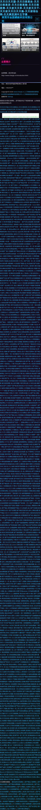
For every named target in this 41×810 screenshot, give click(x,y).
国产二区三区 (32, 119)
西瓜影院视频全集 (19, 642)
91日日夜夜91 (33, 185)
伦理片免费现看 (27, 804)
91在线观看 (9, 677)
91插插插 (14, 518)
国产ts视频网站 (35, 427)
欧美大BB (28, 288)
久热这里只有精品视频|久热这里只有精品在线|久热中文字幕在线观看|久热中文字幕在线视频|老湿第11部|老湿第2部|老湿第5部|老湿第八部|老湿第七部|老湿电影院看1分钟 (20, 725)
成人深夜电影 (10, 173)
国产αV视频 (21, 787)
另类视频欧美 (15, 501)
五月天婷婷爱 (19, 408)
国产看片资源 (34, 258)
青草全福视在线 (16, 305)
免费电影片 (14, 337)
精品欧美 (20, 657)
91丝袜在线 (12, 559)
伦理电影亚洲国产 (14, 312)
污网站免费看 (7, 244)
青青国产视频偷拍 (9, 801)
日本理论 (35, 579)
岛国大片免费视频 (19, 158)
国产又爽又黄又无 (13, 327)
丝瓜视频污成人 (17, 635)
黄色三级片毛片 (5, 337)
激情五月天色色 (19, 234)
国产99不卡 (8, 447)
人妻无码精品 (33, 161)
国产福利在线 (15, 217)
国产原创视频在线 (25, 227)
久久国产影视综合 (13, 210)
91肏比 (31, 593)
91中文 (7, 442)
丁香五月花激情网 (11, 459)
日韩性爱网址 (18, 444)
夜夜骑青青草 (22, 163)
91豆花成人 (28, 505)
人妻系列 (31, 266)
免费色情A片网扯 (19, 439)
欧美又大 (22, 278)
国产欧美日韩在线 (18, 386)
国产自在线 (23, 420)
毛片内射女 (29, 518)
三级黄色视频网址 (7, 540)
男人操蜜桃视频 (26, 290)
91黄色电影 (32, 349)
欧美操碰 (14, 598)
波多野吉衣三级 (19, 437)
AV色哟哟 (37, 408)
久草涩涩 (24, 368)
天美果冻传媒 (23, 393)
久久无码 (15, 637)
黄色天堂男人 (33, 236)
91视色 (14, 324)
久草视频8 (27, 388)
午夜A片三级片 (13, 393)
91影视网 (20, 168)
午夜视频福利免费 (19, 669)
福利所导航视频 (20, 466)
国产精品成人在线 (21, 307)
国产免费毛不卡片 (5, 637)
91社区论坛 (10, 403)
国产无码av (6, 474)
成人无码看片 (18, 417)
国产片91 (22, 334)
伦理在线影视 (36, 483)
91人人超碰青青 (14, 593)
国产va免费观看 (28, 317)
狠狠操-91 (20, 427)
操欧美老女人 (31, 420)
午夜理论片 (20, 650)
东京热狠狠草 (22, 320)
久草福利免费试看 (33, 591)
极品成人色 (18, 471)
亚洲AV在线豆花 (17, 603)
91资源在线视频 (30, 439)
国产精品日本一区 (12, 806)
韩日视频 (7, 398)
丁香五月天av (4, 625)
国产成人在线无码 (13, 611)
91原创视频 (33, 608)
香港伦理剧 (12, 302)
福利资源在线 (34, 202)
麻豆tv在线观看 (30, 298)
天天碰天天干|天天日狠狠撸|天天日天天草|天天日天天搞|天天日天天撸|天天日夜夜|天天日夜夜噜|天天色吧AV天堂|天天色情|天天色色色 (20, 715)
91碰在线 (38, 173)
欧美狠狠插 (14, 432)
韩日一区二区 (22, 188)
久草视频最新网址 (25, 315)
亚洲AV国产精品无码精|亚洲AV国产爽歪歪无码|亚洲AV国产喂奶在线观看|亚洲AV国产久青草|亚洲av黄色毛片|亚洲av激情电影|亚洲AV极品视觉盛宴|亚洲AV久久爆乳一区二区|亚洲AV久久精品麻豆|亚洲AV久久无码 (20, 757)
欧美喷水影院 (27, 256)
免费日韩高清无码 (22, 801)
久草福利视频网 (24, 185)
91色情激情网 (8, 207)
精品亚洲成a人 (17, 579)
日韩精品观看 (31, 320)
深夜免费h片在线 (6, 796)
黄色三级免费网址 (12, 349)
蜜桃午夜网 (29, 464)
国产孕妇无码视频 (31, 642)
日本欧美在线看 (31, 569)
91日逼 (14, 640)
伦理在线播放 (24, 161)
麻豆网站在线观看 (23, 405)
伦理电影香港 (34, 417)
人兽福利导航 (29, 589)
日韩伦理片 (20, 545)
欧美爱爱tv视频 (23, 459)
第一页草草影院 (21, 549)
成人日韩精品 (16, 606)
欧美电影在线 (10, 464)
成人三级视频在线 (5, 486)
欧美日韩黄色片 (25, 554)
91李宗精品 (3, 557)
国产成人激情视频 (12, 300)
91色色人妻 (17, 322)
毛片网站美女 (29, 645)
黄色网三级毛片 (16, 620)
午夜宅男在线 (24, 383)
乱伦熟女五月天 (23, 156)
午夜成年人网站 (31, 633)
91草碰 (4, 300)
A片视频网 (15, 420)
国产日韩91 (14, 185)
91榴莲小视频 (13, 258)
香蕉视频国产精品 (13, 508)
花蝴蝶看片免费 (8, 148)
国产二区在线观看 (25, 122)
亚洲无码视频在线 (7, 417)
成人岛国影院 (34, 496)
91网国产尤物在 (35, 689)
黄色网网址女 (14, 315)
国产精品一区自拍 (34, 498)
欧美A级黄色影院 (5, 493)
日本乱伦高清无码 (15, 652)
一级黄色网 (9, 322)
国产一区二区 (10, 134)
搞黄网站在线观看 (7, 439)
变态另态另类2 (35, 554)
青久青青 (27, 584)
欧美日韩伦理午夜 (33, 655)
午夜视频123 (23, 469)
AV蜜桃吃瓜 (22, 569)
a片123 (8, 501)
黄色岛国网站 (23, 205)
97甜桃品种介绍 (5, 518)
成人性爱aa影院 (25, 212)
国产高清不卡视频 (28, 285)
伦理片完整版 (18, 342)
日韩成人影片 (20, 351)
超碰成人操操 (18, 224)
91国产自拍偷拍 (30, 146)
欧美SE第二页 (21, 518)
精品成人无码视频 (33, 598)
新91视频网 (10, 251)
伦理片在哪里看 (20, 464)
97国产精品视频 (29, 239)
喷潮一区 (10, 452)
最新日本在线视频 (9, 672)
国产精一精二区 (31, 361)
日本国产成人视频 (24, 618)
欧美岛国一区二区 (23, 457)
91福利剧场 (24, 276)
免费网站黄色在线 (19, 403)
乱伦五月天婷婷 (11, 542)
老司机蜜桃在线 (17, 246)
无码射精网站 (35, 290)
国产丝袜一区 (4, 229)
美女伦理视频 (36, 122)
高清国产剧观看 (16, 398)
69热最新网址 (22, 571)
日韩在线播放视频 (28, 564)
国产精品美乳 (16, 290)
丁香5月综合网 (15, 364)
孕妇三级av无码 (17, 520)
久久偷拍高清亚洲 (31, 403)
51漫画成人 (7, 364)
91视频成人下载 (17, 430)
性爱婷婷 (31, 381)
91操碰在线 (28, 144)
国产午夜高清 (6, 481)
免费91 (10, 271)
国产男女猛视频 (7, 554)
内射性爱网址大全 (12, 567)
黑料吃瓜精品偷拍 (24, 300)
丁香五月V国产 (36, 488)
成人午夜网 (24, 236)
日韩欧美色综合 (28, 520)
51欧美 (7, 241)
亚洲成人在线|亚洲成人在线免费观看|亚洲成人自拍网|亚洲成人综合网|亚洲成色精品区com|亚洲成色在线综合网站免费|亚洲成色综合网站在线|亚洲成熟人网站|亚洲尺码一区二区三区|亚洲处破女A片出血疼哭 (20, 733)
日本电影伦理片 (14, 381)
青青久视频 (20, 425)
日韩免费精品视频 (14, 655)
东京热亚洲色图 (19, 694)
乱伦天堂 (22, 625)
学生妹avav (22, 395)
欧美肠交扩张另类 (18, 354)
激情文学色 (9, 584)
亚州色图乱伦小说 (16, 317)
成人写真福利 (31, 371)
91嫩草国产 (21, 633)
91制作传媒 (25, 376)
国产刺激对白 (6, 684)
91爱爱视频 (35, 256)
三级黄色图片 (28, 576)
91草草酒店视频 (13, 188)
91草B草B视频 (6, 222)
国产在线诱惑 (6, 576)
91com (21, 505)
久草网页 (27, 435)
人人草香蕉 (37, 271)
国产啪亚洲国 (10, 535)
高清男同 (19, 691)
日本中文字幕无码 (10, 373)
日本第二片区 (28, 650)
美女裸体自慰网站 (10, 787)
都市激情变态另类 (17, 476)
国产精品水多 (10, 623)
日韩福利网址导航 (16, 530)
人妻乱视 (22, 229)
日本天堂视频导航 (17, 197)
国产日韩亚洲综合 (13, 586)
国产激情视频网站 (33, 188)
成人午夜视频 (19, 415)
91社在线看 (16, 554)
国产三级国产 (7, 386)
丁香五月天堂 (22, 124)
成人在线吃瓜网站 (24, 496)
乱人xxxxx (14, 576)
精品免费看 (31, 307)
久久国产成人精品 (33, 393)
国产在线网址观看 (9, 449)
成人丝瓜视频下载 (29, 190)
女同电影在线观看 (24, 689)
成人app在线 (19, 232)
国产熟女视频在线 (31, 395)
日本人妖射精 (13, 395)
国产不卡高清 (7, 376)
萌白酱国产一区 (11, 175)
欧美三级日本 (14, 496)
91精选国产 (33, 405)
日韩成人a (18, 672)
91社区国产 (14, 124)
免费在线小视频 (32, 268)
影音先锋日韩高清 (34, 794)
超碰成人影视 (35, 280)
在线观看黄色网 (14, 660)
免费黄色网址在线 (10, 356)
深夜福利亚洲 (20, 589)
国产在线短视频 (31, 625)
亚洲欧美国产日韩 (13, 686)
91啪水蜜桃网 (29, 640)
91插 (28, 559)
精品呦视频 (5, 652)
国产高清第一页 (23, 503)
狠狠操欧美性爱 (23, 391)
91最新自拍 (20, 366)
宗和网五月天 (34, 359)
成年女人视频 (10, 144)
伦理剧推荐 (24, 515)
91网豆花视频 (15, 276)
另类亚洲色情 (27, 219)
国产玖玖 (37, 635)
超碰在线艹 (33, 347)
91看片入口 (14, 618)
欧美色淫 (26, 170)
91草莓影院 (12, 214)
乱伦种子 (7, 122)
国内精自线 (32, 141)
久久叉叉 (9, 488)
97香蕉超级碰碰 (5, 461)
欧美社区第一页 (23, 567)
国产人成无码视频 (24, 178)
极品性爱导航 (4, 280)
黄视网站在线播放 (28, 342)
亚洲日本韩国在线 (27, 784)
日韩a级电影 (13, 552)
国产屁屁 (5, 183)
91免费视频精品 (34, 662)
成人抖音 (22, 660)
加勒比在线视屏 (18, 547)
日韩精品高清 (23, 432)
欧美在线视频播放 (34, 567)
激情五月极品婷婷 (12, 139)
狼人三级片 (12, 691)
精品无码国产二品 (10, 613)
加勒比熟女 (30, 173)
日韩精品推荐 (23, 498)
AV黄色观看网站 (29, 249)
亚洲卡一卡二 (33, 501)
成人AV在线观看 (28, 657)
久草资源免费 (30, 799)
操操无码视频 (13, 503)
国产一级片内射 (13, 163)
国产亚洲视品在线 (28, 635)
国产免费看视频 (10, 471)
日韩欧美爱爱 (22, 337)
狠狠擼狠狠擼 (32, 677)
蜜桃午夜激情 (36, 378)
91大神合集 (34, 300)
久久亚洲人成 (6, 317)
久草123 (10, 574)
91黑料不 (22, 611)
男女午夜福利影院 (5, 601)
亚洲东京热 (31, 195)
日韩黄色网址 (4, 491)
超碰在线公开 (13, 569)
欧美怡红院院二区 (7, 200)
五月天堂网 (18, 696)
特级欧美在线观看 (18, 244)
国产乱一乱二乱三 (10, 378)
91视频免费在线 (20, 647)
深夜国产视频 (25, 652)
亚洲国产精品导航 (17, 170)
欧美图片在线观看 (5, 129)
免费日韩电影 (32, 217)
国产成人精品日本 (34, 515)
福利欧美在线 (17, 574)
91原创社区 (26, 417)
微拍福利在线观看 (14, 119)
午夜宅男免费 (18, 219)
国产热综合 (27, 339)
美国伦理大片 (15, 122)
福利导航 (12, 388)
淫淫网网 (6, 332)
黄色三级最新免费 (12, 633)
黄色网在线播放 (10, 647)
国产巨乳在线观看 (27, 222)
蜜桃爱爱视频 (13, 156)
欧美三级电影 (16, 601)
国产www (8, 615)
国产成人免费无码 (12, 359)
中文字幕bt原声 (5, 469)
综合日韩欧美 (29, 200)
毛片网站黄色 (4, 691)
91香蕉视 (31, 156)
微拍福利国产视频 (12, 178)
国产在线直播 (24, 501)
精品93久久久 (4, 395)
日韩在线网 (36, 386)
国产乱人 (3, 368)
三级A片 (4, 586)
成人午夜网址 (29, 452)
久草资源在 (36, 464)
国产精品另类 (4, 664)
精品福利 (36, 549)
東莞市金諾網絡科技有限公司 (17, 19)
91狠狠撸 (3, 173)
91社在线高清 (28, 271)
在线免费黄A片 (6, 180)
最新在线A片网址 (32, 368)
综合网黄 (34, 461)
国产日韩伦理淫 (28, 691)
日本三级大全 (4, 466)
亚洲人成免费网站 (10, 136)
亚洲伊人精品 (30, 787)
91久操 (13, 307)
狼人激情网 (25, 630)
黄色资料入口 (6, 620)
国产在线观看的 (10, 674)
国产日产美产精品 (9, 415)
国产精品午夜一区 (24, 183)
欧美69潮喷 (23, 210)
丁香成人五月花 (5, 315)
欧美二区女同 (34, 606)
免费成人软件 (26, 412)
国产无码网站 (28, 557)
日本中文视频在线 (14, 515)
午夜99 (16, 540)
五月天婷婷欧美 (20, 288)
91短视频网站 (23, 586)
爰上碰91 (29, 660)
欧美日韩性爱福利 (24, 486)
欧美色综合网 (20, 146)
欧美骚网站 (32, 586)
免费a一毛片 (9, 354)
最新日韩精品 (7, 256)
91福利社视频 (4, 388)
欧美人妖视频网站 (12, 527)
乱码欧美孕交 (25, 347)
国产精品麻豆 (23, 794)
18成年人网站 (4, 293)
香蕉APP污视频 (36, 388)
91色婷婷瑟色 (13, 320)
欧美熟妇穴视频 (26, 488)
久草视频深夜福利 (32, 527)
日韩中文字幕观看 (9, 131)
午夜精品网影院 (8, 342)
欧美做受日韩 (7, 227)
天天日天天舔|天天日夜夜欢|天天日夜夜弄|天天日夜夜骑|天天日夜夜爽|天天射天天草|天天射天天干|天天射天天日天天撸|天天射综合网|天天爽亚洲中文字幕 (20, 109)
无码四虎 (28, 278)
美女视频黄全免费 (22, 410)
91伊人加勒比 (6, 432)
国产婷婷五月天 (19, 479)
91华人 (21, 261)
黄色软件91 (28, 366)
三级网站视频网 (7, 606)
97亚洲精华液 (24, 141)
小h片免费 (19, 254)
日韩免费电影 (32, 302)
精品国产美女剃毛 (21, 173)
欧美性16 (37, 337)
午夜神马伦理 (20, 645)
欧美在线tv (9, 547)
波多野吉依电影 (11, 254)
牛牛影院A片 (35, 474)
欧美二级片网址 (23, 598)
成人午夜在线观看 (34, 126)
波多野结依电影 (35, 170)
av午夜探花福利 (35, 486)
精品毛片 (3, 488)
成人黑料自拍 (27, 471)
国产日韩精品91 (7, 202)
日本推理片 (31, 469)
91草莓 (10, 635)
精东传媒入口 (6, 192)
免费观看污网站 (34, 523)
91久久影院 (23, 217)
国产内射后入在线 (7, 596)
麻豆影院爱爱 (6, 383)
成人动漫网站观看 (22, 153)
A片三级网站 (19, 388)
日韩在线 (5, 210)
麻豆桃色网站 (16, 681)
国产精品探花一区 (26, 447)
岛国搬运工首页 (33, 442)
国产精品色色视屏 (29, 254)
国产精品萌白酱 (27, 579)
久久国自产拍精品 (18, 310)
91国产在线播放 (33, 503)
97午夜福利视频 (31, 251)
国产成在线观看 (31, 540)
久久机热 (18, 236)
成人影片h (5, 320)
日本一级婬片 (19, 134)
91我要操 (27, 427)
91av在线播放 (16, 376)
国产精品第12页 (7, 483)
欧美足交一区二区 (7, 195)
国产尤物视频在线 (35, 615)
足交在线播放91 (20, 131)
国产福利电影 (12, 351)
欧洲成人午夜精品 (5, 290)
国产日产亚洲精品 (18, 271)
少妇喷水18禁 (33, 457)
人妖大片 (34, 613)
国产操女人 (36, 366)
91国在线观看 (12, 366)
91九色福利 (23, 508)
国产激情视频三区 (19, 532)
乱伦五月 (21, 557)
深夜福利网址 (25, 332)
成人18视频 (8, 591)
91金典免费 (5, 496)
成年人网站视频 (7, 562)
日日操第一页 (6, 276)
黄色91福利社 (22, 664)
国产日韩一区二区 (29, 261)
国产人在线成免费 (30, 175)
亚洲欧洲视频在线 (6, 804)
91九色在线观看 (21, 559)
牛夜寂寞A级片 (34, 801)
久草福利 (14, 180)
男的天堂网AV (29, 351)
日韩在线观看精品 (9, 435)
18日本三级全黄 (14, 625)
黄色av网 (30, 432)
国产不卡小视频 (29, 408)
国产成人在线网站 (31, 229)
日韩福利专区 (25, 606)
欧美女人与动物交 (31, 148)
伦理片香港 (33, 630)
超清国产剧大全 (11, 268)
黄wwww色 (14, 192)
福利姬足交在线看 (19, 452)
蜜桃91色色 (8, 420)
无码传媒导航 (28, 479)
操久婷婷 (28, 334)
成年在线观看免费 (25, 686)
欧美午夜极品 (32, 166)
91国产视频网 (34, 454)
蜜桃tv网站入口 (26, 422)
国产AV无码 (24, 266)
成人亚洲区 (30, 337)
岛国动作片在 (9, 437)
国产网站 (7, 305)
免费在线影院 (16, 562)
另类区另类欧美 (5, 412)
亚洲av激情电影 (10, 400)
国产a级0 (25, 129)
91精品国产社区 (27, 530)
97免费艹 (33, 435)
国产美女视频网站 (5, 430)
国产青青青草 (32, 667)
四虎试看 (26, 232)
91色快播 (24, 283)
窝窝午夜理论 (22, 527)
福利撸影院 (31, 283)
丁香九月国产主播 (28, 628)
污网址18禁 (31, 664)
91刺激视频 (34, 652)
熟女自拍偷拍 (12, 425)
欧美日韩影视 (20, 799)
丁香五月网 (27, 356)
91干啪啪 (14, 679)
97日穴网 (19, 373)
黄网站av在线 (17, 677)
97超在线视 (29, 596)
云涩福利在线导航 (5, 324)
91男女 (32, 232)
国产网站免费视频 (14, 784)
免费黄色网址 (25, 601)
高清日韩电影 (24, 615)
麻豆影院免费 (33, 620)
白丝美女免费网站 (19, 148)
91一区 (7, 581)
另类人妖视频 (16, 488)
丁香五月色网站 (31, 131)
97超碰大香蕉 (19, 151)
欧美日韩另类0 (14, 261)
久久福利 (12, 466)
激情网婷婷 (27, 613)
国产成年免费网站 (35, 295)
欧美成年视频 (25, 684)
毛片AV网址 (11, 799)
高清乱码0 (27, 310)
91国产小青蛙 (24, 295)
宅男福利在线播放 (31, 532)
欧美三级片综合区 (29, 792)
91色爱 (26, 545)
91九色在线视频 (13, 513)
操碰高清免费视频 (5, 266)
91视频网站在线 (17, 202)
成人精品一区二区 (28, 246)
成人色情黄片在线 (5, 339)
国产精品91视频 (13, 571)
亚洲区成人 (26, 603)
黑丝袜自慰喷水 (13, 557)
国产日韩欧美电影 (9, 236)
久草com (33, 789)
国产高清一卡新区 (24, 258)
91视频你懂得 (36, 334)
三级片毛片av (23, 806)
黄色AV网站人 (13, 664)
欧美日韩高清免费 (7, 532)
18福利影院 (8, 246)
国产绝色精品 (32, 391)
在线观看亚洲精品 (17, 339)
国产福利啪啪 (36, 288)
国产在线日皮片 (11, 645)
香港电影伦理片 (23, 349)
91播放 (10, 681)
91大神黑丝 (16, 804)
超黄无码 (21, 576)
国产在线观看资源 (27, 241)
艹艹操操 (21, 249)
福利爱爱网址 (23, 442)
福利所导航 (18, 623)
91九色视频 (7, 197)
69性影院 (26, 202)
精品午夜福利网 (7, 579)
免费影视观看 (32, 276)
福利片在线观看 (30, 136)
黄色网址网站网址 (19, 596)
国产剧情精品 (22, 139)
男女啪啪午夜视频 (25, 293)
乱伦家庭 (21, 180)
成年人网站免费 (33, 510)
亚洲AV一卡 (27, 437)
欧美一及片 (20, 613)
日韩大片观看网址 (22, 302)
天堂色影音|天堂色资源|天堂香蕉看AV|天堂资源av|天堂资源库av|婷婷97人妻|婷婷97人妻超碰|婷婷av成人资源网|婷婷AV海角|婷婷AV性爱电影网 (20, 750)
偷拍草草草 (20, 537)
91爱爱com (24, 364)
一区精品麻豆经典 (15, 241)
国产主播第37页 (19, 584)
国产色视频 (8, 520)
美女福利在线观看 (16, 630)
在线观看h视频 (16, 129)
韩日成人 (29, 549)
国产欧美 (34, 310)
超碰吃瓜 (18, 368)
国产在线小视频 (14, 505)
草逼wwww (23, 591)
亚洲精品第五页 (13, 405)
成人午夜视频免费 (12, 667)
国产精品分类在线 (19, 251)
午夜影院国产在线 (7, 564)
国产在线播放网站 (28, 329)
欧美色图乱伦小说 (16, 412)
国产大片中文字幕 (13, 334)
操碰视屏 (7, 217)
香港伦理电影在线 (24, 192)
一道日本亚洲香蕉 (30, 158)
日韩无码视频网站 (5, 476)
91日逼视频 (22, 540)
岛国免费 (9, 422)
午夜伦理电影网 (7, 310)
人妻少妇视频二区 (27, 398)
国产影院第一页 (15, 347)
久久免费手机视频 (29, 134)
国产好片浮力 (6, 307)
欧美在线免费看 (35, 332)
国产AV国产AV (15, 141)
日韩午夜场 (16, 483)
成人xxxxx (12, 545)
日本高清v (24, 655)
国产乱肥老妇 (33, 525)
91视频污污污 (4, 569)
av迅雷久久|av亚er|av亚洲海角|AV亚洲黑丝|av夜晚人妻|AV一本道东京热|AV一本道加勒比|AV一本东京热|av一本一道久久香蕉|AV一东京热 (20, 745)
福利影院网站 (9, 234)
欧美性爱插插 (34, 212)
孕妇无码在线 (31, 637)
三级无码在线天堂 (35, 513)
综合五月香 (11, 232)
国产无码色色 (27, 430)
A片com (7, 630)
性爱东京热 (35, 356)
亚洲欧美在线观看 (14, 273)
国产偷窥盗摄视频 (10, 153)
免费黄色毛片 (12, 166)
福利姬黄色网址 (25, 312)
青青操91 (25, 672)
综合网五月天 (9, 285)
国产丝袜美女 (31, 214)
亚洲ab (5, 295)
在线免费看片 (6, 523)
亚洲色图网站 (12, 657)
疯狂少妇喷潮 (28, 535)
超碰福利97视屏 (5, 618)
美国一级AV (20, 175)
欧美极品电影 (28, 234)
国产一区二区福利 (13, 161)
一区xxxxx (9, 158)
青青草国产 (8, 454)
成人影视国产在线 (15, 332)
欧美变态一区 (31, 124)
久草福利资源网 (24, 327)
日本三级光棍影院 (28, 197)
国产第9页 (36, 466)
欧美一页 (15, 689)
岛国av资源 (33, 376)
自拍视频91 (27, 244)
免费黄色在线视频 (23, 608)
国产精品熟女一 (17, 222)
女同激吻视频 (36, 278)
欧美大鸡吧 (16, 591)
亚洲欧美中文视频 (7, 694)
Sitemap (10, 97)
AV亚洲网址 (13, 344)
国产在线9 (36, 263)
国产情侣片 (6, 662)
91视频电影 (17, 195)
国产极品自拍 (30, 611)
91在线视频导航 (14, 789)
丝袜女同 (10, 444)
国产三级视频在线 (23, 662)
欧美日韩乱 (15, 454)
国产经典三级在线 (23, 344)
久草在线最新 (14, 498)
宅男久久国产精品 (23, 525)
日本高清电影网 (14, 293)
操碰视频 (12, 288)
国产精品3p (32, 542)
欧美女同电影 (13, 794)
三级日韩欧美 (14, 469)
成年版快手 (33, 601)
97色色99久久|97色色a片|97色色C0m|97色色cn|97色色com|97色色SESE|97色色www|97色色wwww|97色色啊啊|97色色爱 (20, 772)
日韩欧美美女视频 (34, 491)
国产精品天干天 (13, 183)
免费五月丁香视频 (33, 459)
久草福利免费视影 (9, 696)
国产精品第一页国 (34, 410)
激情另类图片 (4, 273)
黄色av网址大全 (14, 229)
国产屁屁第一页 (25, 454)
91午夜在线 (29, 647)
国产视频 (25, 677)
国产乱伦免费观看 (10, 537)
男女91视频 (27, 476)
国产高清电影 (24, 789)
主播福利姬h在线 (19, 361)
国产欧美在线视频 (10, 146)
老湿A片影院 (15, 474)
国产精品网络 (22, 637)
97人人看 (14, 662)
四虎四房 (9, 603)
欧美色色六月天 (12, 168)
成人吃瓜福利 (28, 263)
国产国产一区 (29, 207)
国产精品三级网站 (31, 782)
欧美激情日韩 (19, 449)
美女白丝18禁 (24, 593)
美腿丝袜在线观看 (22, 542)
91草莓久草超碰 (14, 212)
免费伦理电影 (4, 381)
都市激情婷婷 (25, 322)
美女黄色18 (14, 481)
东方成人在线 (34, 327)
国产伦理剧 (12, 510)
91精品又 (11, 628)
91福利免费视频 (32, 674)
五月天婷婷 (31, 672)
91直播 (31, 324)
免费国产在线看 (8, 479)
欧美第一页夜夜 (33, 153)
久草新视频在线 (29, 425)
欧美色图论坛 (4, 258)
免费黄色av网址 (34, 545)
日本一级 (13, 523)
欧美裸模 (3, 175)
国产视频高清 (36, 227)
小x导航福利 (13, 608)
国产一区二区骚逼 (28, 796)
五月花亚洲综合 (5, 347)
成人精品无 (13, 581)
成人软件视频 (15, 383)
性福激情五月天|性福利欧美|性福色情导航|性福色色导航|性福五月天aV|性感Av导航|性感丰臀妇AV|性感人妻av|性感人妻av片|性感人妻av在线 (20, 776)
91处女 (36, 324)
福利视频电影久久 (27, 493)
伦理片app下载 (32, 210)
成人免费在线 (27, 373)
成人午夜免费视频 (29, 180)
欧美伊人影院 (35, 312)
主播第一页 (20, 356)
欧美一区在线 (4, 288)
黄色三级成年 (10, 408)
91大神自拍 (20, 136)
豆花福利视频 (13, 491)
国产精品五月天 (13, 391)
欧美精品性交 (9, 219)
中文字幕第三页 (26, 280)
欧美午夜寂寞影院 (13, 371)
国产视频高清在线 (5, 298)
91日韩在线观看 (8, 642)
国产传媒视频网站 (22, 523)
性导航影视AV (25, 305)
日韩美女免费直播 (32, 581)
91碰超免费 (3, 657)
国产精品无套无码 (22, 510)
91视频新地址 (7, 640)
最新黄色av (24, 620)
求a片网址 (21, 298)
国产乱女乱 (5, 545)
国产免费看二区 (16, 461)
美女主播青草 (18, 285)
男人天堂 (3, 501)
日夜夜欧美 (3, 334)
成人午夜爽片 (11, 809)
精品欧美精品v (6, 598)
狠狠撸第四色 (7, 689)
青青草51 (5, 559)
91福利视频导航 (17, 256)
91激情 (8, 679)
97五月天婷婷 (28, 386)
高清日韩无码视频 (24, 359)
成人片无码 (25, 574)
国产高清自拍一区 (10, 549)
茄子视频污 (11, 190)
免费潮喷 (10, 263)
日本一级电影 (19, 435)
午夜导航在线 (19, 400)
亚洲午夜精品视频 (24, 481)
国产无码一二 (16, 422)
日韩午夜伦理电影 (23, 809)
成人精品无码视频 (22, 166)
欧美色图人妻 (31, 163)
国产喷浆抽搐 (12, 525)
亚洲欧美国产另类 (27, 681)
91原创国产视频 (19, 263)
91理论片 (15, 486)
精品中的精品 (19, 239)
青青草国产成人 (14, 205)
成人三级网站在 (9, 361)
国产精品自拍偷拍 (25, 474)
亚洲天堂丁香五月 (5, 410)
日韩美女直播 (21, 378)
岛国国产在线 (4, 593)
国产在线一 (15, 227)
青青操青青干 (21, 679)
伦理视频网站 (28, 415)
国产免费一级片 (13, 126)
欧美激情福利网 (23, 667)
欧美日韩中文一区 (5, 283)
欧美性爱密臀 (19, 535)
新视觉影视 (23, 371)
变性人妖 (31, 129)
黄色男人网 (17, 796)
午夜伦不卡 (27, 168)
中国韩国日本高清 (18, 207)
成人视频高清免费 (25, 483)
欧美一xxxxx (32, 205)
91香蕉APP (24, 119)
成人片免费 (29, 466)
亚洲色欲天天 (19, 190)
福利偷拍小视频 (5, 124)
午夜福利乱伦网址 (16, 792)
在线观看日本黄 (28, 444)
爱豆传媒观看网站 (19, 200)
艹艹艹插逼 (3, 391)
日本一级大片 (4, 119)
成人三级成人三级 (26, 273)
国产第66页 (35, 422)
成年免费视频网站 (16, 329)
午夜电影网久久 (22, 214)
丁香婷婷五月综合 (35, 344)
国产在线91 (5, 344)
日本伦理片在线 (24, 513)
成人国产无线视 (33, 508)
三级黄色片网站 (26, 461)
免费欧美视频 (12, 457)
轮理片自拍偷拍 (23, 491)
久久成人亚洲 (4, 515)
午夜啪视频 (21, 640)
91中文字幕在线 (21, 268)
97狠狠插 (27, 537)
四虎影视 (37, 285)
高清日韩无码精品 (28, 696)
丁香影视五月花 (16, 493)
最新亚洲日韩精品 (30, 354)
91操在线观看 (18, 564)
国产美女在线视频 (13, 278)
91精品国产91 (35, 322)
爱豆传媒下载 (18, 628)
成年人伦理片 (15, 615)
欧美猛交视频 (27, 224)
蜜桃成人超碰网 (29, 694)
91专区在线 (32, 383)
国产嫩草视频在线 (31, 669)
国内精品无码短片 (8, 224)
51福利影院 (35, 623)
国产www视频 (30, 552)
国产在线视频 (14, 442)
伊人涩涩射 (32, 364)
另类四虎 (24, 195)
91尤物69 (29, 378)
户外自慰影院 (29, 151)
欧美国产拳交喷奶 (14, 280)
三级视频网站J (27, 623)
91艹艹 (34, 244)
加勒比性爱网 (35, 168)
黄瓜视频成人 (23, 381)
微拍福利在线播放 (18, 782)
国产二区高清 (21, 552)
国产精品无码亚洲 (29, 449)
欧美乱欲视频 (10, 368)
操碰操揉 (33, 684)
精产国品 (5, 508)
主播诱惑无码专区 (32, 679)
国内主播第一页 (29, 400)
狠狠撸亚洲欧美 (19, 144)
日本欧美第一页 (26, 562)
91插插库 (12, 151)
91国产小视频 (21, 581)
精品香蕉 (15, 298)
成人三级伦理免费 (32, 139)
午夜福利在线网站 (22, 324)
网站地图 (24, 112)
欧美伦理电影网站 (12, 249)
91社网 (14, 410)
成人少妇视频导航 (14, 295)
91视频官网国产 (11, 427)
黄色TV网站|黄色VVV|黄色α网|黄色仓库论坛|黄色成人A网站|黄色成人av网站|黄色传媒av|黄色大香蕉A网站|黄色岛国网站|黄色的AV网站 (20, 740)
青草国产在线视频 (5, 170)
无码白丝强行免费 (33, 571)
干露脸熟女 (5, 660)
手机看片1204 (16, 283)
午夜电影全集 (16, 266)
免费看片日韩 (9, 669)
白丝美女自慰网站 (21, 674)
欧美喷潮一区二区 (10, 650)
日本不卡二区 (6, 185)
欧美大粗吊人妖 (11, 589)
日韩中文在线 (10, 239)
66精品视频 (16, 447)
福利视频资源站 (23, 126)
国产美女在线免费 (29, 547)
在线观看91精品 (16, 684)
